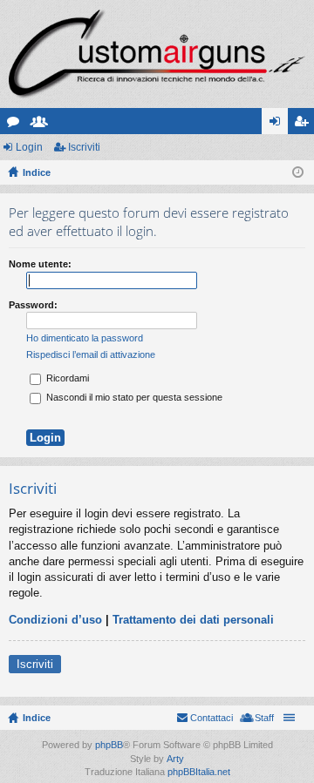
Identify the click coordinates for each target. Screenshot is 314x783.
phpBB (109, 744)
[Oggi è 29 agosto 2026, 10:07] (298, 172)
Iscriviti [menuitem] (305, 124)
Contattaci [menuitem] (211, 717)
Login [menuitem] (278, 124)
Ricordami (66, 378)
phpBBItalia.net (198, 771)
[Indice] (157, 54)
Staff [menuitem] (264, 717)
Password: (33, 305)
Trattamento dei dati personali (193, 619)
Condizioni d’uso (55, 619)
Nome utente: (40, 264)
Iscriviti (84, 147)
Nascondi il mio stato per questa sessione (133, 397)
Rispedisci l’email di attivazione (90, 354)
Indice (37, 717)
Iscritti (42, 124)
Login (29, 147)
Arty (175, 758)
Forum (16, 124)
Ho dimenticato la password (84, 338)
